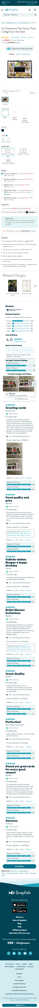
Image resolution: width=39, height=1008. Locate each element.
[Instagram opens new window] (15, 952)
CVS (28, 192)
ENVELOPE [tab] (26, 54)
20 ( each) (16, 208)
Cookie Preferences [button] (19, 983)
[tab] (19, 90)
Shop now (19, 4)
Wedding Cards (11, 23)
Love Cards (14, 871)
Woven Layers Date (26, 294)
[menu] (32, 93)
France (18, 964)
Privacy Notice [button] (19, 980)
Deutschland (10, 964)
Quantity (5, 205)
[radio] (2, 130)
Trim (3, 136)
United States (21, 966)
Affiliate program (19, 930)
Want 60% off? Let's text (19, 933)
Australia (31, 966)
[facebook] (9, 952)
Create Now (19, 1005)
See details (33, 231)
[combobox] (19, 15)
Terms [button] (19, 977)
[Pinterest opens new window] (20, 952)
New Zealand (19, 969)
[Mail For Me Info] (9, 224)
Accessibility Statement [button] (19, 990)
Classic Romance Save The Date (12, 294)
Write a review (27, 37)
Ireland (24, 964)
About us (19, 917)
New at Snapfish (19, 920)
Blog (19, 923)
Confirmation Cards (12, 873)
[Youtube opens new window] (26, 952)
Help (19, 927)
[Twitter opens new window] (31, 952)
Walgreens (7, 194)
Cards (3, 23)
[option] (5, 101)
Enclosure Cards (24, 873)
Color (4, 127)
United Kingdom (9, 966)
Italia (31, 964)
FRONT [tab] (11, 54)
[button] (2, 10)
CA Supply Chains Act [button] (19, 987)
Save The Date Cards (23, 23)
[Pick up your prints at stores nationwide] (10, 943)
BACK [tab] (18, 54)
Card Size (5, 146)
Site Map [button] (19, 973)
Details (17, 43)
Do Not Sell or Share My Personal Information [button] (19, 994)
